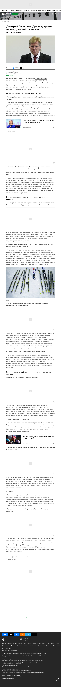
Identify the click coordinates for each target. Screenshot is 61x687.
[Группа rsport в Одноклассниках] (22, 634)
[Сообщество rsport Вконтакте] (16, 634)
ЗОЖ (25, 643)
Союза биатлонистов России (38, 83)
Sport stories (51, 643)
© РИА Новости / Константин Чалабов (14, 298)
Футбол (4, 643)
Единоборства (42, 643)
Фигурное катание (12, 643)
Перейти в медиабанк (25, 64)
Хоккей (29, 643)
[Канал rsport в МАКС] (5, 634)
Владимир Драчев (49, 557)
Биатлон (9, 557)
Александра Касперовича (42, 87)
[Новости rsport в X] (34, 634)
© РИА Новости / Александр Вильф (13, 64)
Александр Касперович (37, 557)
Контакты (48, 645)
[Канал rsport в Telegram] (28, 634)
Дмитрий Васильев (41, 78)
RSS (54, 645)
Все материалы (9, 75)
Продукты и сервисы (22, 645)
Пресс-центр (33, 645)
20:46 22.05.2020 (6, 21)
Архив (58, 645)
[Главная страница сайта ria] (2, 14)
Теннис (57, 643)
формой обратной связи (8, 678)
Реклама (13, 645)
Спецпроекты (5, 645)
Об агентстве (41, 645)
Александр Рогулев (12, 72)
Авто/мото (35, 643)
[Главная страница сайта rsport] (10, 14)
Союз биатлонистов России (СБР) (21, 557)
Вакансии (4, 652)
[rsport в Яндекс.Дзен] (11, 634)
